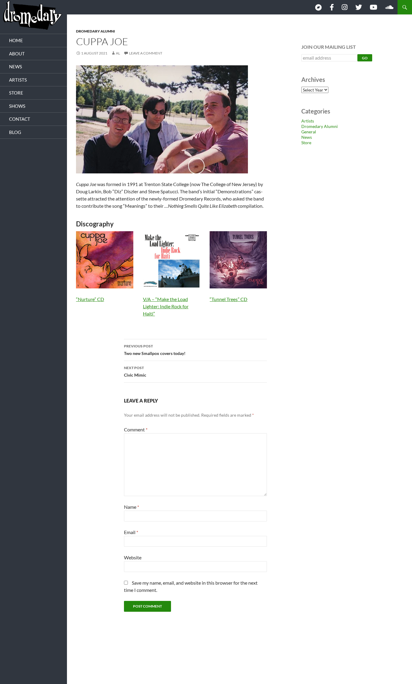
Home (16, 40)
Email (131, 532)
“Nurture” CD (90, 299)
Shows (17, 106)
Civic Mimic (135, 371)
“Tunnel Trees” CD (228, 299)
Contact (19, 119)
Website (132, 557)
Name (131, 507)
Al (118, 53)
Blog (15, 132)
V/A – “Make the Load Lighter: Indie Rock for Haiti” (166, 306)
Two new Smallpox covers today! (154, 350)
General (308, 131)
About (17, 53)
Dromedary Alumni (95, 31)
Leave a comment (145, 53)
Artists (307, 120)
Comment (135, 429)
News (306, 137)
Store (306, 142)
